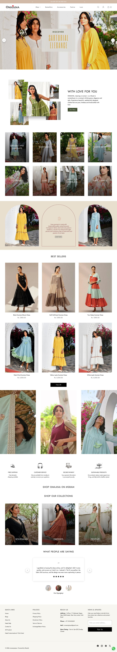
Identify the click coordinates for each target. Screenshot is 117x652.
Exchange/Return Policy (39, 626)
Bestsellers (48, 7)
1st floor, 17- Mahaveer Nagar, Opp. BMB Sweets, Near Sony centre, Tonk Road (71, 615)
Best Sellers (58, 256)
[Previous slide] (4, 40)
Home (6, 613)
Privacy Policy (36, 613)
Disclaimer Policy (37, 620)
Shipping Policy (37, 617)
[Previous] (27, 570)
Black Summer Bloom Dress (21, 315)
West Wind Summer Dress (22, 375)
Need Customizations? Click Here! (14, 633)
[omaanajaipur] (12, 7)
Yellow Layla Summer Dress (58, 375)
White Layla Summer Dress (95, 375)
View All (58, 385)
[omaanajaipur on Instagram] (102, 646)
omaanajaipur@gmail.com (71, 625)
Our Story (73, 110)
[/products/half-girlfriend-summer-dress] (58, 287)
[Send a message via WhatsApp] (113, 648)
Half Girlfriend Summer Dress (58, 315)
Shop (37, 7)
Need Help (8, 623)
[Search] (98, 7)
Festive (72, 7)
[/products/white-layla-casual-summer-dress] (95, 348)
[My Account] (103, 7)
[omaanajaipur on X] (110, 646)
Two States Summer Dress (95, 315)
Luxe (81, 7)
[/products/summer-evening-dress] (21, 287)
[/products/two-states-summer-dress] (95, 287)
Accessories (61, 7)
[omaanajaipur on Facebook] (98, 646)
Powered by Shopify (23, 648)
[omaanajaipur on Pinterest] (106, 646)
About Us (7, 620)
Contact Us (8, 626)
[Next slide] (113, 40)
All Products (8, 630)
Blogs (6, 617)
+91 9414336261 (70, 621)
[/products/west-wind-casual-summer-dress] (21, 348)
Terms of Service (37, 623)
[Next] (89, 570)
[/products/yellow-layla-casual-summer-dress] (58, 348)
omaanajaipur (13, 648)
